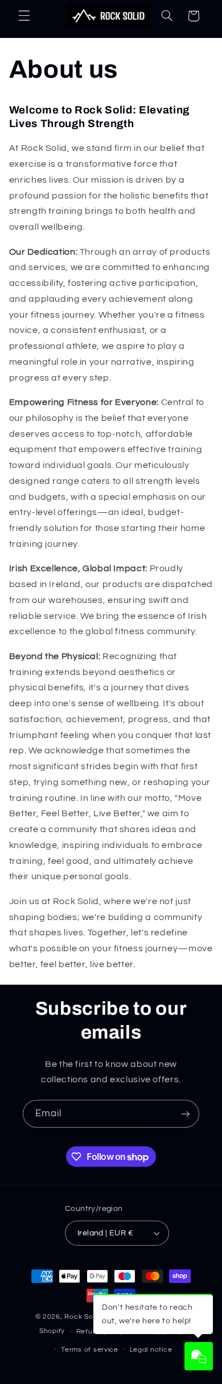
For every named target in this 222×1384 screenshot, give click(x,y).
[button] (24, 16)
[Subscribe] (185, 1114)
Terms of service (89, 1350)
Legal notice (151, 1350)
